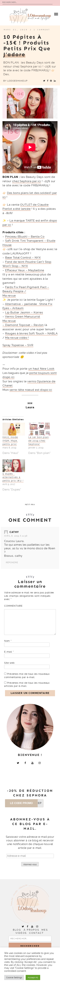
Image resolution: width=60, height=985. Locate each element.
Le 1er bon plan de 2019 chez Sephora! (38, 440)
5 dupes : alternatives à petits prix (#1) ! (13, 477)
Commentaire (13, 605)
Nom (8, 641)
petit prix (30, 504)
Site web (9, 663)
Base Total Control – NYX (23, 257)
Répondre (12, 562)
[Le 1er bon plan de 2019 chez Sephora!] (39, 429)
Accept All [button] (33, 977)
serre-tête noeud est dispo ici (31, 389)
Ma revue (9, 295)
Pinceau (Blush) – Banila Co (24, 236)
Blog (17, 929)
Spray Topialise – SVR (17, 345)
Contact (36, 933)
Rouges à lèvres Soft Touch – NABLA (31, 333)
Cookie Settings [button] (14, 977)
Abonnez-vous (30, 864)
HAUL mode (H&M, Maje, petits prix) (10, 440)
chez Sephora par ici (26, 181)
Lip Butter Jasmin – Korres (24, 312)
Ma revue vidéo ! (17, 337)
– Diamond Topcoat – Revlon (23, 325)
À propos (31, 929)
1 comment (42, 30)
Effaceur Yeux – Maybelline (24, 270)
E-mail (9, 651)
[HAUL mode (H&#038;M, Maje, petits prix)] (13, 429)
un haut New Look (41, 368)
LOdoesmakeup (17, 81)
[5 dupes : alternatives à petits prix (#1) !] (13, 465)
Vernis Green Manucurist (22, 316)
